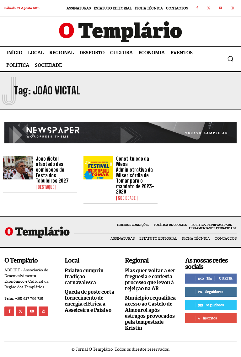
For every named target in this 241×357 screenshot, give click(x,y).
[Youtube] (220, 8)
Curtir (225, 278)
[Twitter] (209, 8)
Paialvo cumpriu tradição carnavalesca (84, 276)
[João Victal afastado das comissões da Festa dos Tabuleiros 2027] (18, 168)
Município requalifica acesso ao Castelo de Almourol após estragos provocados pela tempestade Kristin (150, 313)
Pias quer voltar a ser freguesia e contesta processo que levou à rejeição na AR (150, 279)
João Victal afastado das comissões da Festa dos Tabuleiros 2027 (52, 170)
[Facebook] (197, 8)
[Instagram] (232, 8)
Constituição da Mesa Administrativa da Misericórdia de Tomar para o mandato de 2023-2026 (135, 175)
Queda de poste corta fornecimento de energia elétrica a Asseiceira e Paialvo (89, 301)
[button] (230, 58)
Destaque (46, 187)
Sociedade (127, 198)
